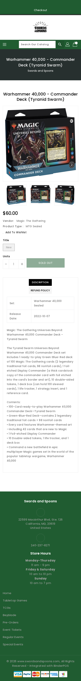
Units (6, 256)
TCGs (7, 608)
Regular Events (13, 637)
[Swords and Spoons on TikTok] (58, 4)
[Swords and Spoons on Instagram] (37, 4)
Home (7, 593)
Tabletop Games (15, 600)
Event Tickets (12, 630)
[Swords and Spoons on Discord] (44, 4)
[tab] (40, 282)
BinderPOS (61, 666)
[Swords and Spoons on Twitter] (30, 4)
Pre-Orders (10, 622)
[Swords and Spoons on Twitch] (51, 4)
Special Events (13, 644)
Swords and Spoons (40, 71)
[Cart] (75, 44)
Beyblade (9, 615)
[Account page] (68, 44)
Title (6, 240)
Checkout (40, 10)
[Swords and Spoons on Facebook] (22, 4)
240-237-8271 (40, 545)
